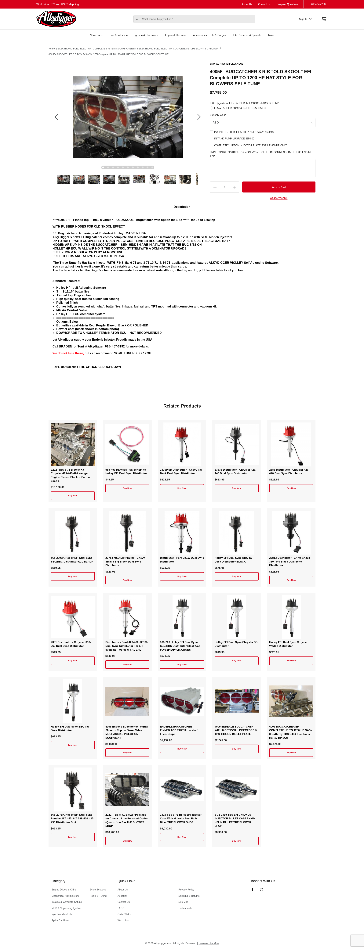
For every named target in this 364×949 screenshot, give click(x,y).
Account (122, 895)
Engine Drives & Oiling (64, 889)
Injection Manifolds (62, 914)
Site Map (183, 901)
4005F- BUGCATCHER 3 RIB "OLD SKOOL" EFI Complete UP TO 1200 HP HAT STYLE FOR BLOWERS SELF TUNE (109, 54)
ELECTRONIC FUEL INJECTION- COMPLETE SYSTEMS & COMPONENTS (97, 48)
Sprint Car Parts (60, 920)
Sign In (303, 18)
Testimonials (185, 908)
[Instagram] (261, 889)
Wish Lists (123, 920)
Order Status (125, 914)
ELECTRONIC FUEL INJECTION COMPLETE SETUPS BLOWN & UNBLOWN (179, 48)
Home (52, 48)
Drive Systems (98, 889)
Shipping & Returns (189, 895)
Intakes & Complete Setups (67, 901)
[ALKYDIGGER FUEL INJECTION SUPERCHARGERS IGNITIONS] (56, 18)
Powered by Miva (209, 943)
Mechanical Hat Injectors (65, 895)
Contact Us (264, 4)
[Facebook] (252, 889)
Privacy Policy (186, 889)
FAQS (121, 908)
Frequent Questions (287, 4)
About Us (247, 4)
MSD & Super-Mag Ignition (66, 908)
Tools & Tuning (98, 895)
